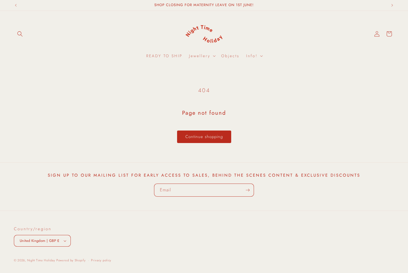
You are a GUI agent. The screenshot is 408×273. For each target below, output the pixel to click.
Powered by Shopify (71, 260)
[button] (20, 34)
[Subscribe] (247, 190)
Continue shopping (204, 137)
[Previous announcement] (16, 5)
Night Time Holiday (41, 260)
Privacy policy (101, 260)
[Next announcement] (392, 5)
